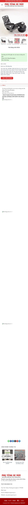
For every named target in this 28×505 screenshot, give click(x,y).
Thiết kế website (14, 503)
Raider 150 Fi (9, 73)
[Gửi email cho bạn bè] (15, 441)
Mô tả (3, 85)
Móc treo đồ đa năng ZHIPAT (7, 463)
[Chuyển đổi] (1, 85)
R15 (23, 71)
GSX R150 (24, 70)
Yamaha (8, 74)
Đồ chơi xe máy (15, 44)
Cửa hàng (9, 44)
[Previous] (2, 22)
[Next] (25, 22)
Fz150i (19, 70)
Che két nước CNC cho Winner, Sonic (20, 463)
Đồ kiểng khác (23, 44)
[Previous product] (6, 81)
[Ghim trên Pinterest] (17, 441)
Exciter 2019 (11, 70)
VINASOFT (22, 503)
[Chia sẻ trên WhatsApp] (9, 441)
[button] (2, 5)
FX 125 (16, 70)
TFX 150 (23, 73)
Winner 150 (3, 74)
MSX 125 (11, 71)
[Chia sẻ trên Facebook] (11, 441)
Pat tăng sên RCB (18, 71)
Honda (7, 71)
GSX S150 (3, 71)
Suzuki (18, 73)
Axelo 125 (5, 68)
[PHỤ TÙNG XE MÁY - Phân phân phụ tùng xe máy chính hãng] (14, 5)
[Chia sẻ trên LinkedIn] (19, 441)
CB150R (9, 68)
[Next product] (2, 81)
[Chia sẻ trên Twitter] (13, 441)
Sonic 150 (14, 73)
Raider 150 (3, 73)
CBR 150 (14, 68)
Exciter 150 (5, 70)
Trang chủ (3, 44)
